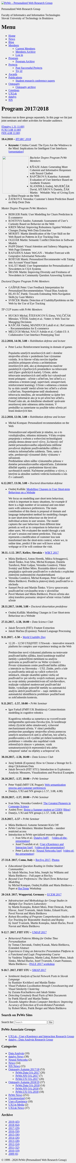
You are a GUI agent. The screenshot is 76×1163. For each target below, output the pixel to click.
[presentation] (16, 151)
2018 (13, 1124)
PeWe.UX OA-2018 (27, 1091)
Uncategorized (16, 1098)
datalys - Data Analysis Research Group (30, 1039)
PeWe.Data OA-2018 (28, 1085)
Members (13, 45)
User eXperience (17, 1101)
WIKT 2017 (52, 552)
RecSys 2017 (43, 859)
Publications (15, 77)
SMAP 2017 (39, 970)
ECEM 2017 (54, 894)
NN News (14, 1066)
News (11, 38)
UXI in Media (16, 1104)
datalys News (16, 1056)
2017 (13, 1128)
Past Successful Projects (29, 67)
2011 (13, 1147)
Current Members (25, 48)
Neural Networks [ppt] (49, 850)
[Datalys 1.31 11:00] (12, 126)
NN (10, 99)
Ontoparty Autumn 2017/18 (23, 1069)
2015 (13, 1134)
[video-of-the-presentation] (50, 847)
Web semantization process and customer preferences (37, 786)
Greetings (13, 90)
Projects (12, 64)
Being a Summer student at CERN (43, 809)
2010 (13, 1150)
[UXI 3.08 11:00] (11, 129)
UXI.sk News (16, 1107)
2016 (13, 1131)
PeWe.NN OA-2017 (27, 1075)
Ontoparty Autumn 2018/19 (23, 1082)
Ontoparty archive (26, 87)
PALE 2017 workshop (42, 964)
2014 (13, 1137)
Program (13, 58)
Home (11, 35)
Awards (12, 74)
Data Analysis (16, 1053)
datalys (12, 96)
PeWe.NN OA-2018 (27, 1088)
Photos (55, 859)
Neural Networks (18, 1059)
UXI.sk (12, 93)
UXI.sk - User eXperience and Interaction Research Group (41, 1036)
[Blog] (66, 809)
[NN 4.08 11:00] (10, 133)
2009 (13, 1153)
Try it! (19, 71)
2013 (13, 1141)
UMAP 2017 (39, 932)
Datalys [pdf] (41, 837)
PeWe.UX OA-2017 (27, 1078)
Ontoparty (14, 83)
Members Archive (26, 51)
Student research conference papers (35, 80)
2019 (13, 1121)
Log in (19, 55)
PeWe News (15, 1095)
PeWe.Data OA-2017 (28, 1072)
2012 (13, 1144)
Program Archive (25, 61)
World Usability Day (34, 637)
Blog (11, 42)
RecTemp (23, 888)
